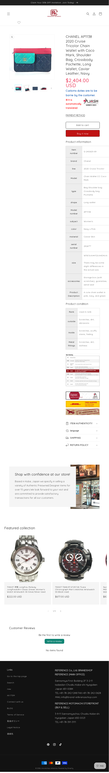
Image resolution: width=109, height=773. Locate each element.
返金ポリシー (13, 721)
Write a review (54, 641)
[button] (8, 14)
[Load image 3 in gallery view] (35, 88)
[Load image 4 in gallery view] (43, 88)
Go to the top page (17, 676)
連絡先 (10, 733)
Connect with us (15, 701)
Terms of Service (15, 714)
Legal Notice (13, 727)
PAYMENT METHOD (75, 115)
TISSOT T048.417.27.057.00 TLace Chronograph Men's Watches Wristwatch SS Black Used (75, 589)
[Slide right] (51, 88)
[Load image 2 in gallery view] (26, 88)
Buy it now (82, 133)
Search (10, 682)
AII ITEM (11, 695)
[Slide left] (12, 88)
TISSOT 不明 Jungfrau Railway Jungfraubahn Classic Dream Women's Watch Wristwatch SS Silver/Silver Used (26, 589)
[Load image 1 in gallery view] (18, 88)
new (9, 689)
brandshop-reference (50, 768)
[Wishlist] (19, 22)
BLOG (10, 708)
